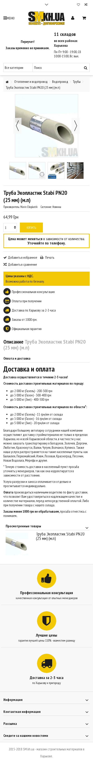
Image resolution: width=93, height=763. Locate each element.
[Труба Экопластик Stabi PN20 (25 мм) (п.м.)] (17, 170)
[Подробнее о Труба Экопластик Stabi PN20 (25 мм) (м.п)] (20, 544)
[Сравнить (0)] (85, 5)
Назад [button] (17, 126)
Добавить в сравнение (22, 264)
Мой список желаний (78, 5)
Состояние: (46, 207)
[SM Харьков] (46, 18)
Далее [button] (76, 126)
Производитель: (11, 207)
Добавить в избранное (22, 257)
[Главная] (7, 82)
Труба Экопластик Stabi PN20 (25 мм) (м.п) (60, 536)
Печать (49, 257)
